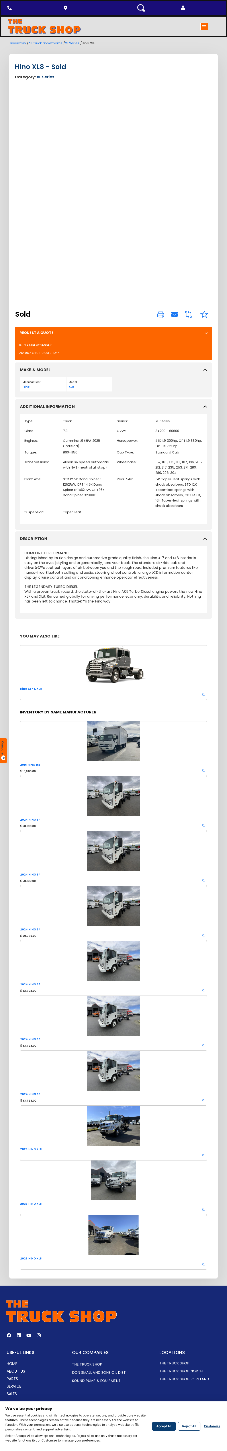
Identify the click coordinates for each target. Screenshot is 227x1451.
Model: (73, 382)
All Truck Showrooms (45, 43)
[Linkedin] (18, 1335)
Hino (26, 387)
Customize (212, 1426)
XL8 (71, 387)
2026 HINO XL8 (31, 1149)
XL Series (72, 43)
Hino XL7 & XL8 (31, 689)
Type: (28, 421)
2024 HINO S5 (30, 984)
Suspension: (34, 512)
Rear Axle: (125, 479)
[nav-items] (10, 8)
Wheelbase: (127, 462)
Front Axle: (32, 479)
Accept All (164, 1426)
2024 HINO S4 (30, 819)
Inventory (18, 43)
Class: (29, 430)
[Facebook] (8, 1335)
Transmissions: (36, 462)
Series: (122, 421)
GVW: (121, 430)
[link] (161, 315)
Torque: (30, 452)
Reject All (189, 1426)
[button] (183, 7)
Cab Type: (125, 452)
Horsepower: (127, 440)
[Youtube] (28, 1335)
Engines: (31, 440)
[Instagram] (38, 1335)
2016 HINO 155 (30, 765)
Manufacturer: (32, 382)
